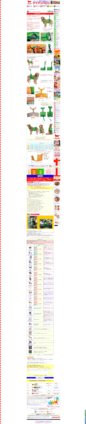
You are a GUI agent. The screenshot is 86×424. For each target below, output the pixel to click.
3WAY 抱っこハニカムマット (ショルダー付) (30, 315)
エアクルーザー (30, 353)
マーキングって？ (48, 380)
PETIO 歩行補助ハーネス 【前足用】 (30, 275)
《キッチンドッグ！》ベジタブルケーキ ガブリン (56, 189)
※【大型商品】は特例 (56, 393)
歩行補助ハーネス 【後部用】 (30, 259)
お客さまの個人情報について (38, 415)
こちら (40, 365)
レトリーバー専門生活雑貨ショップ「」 (43, 421)
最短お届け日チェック (48, 415)
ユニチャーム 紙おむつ (30, 304)
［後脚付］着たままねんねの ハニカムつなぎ (30, 255)
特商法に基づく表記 (56, 415)
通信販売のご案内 (32, 415)
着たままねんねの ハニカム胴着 (30, 250)
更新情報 (29, 415)
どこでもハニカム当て (30, 330)
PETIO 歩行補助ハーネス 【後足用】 (30, 270)
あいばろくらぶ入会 (43, 415)
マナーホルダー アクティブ (30, 295)
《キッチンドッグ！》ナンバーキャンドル (56, 213)
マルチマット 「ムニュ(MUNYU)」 (30, 326)
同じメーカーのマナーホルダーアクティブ (48, 297)
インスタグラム (44, 411)
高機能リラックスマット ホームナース (30, 321)
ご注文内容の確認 (52, 415)
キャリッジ (30, 349)
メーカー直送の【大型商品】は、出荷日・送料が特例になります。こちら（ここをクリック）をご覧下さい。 (43, 395)
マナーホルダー (49, 288)
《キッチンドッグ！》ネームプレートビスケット (56, 205)
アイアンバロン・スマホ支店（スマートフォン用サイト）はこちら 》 (44, 419)
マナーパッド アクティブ (30, 299)
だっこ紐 (30, 280)
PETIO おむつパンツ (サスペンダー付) (30, 285)
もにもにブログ (51, 411)
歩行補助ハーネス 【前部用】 (30, 264)
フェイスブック (38, 411)
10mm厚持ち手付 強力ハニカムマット (30, 309)
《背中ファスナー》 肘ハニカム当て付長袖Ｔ (30, 344)
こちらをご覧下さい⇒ (51, 409)
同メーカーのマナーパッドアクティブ (47, 293)
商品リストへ (40, 377)
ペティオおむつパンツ (50, 298)
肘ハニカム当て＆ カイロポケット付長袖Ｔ (30, 339)
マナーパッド (47, 284)
